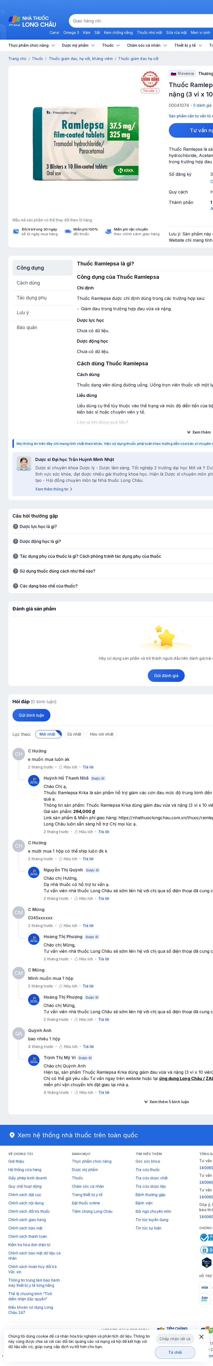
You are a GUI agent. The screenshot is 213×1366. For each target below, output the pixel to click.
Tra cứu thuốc (148, 1169)
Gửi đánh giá (166, 675)
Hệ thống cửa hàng (24, 1169)
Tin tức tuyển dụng (152, 1219)
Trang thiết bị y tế (87, 1194)
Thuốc (37, 58)
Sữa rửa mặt (176, 32)
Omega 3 (71, 32)
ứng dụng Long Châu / (182, 1078)
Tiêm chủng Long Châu (92, 1211)
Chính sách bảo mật (25, 1228)
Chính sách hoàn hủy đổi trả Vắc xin (32, 1269)
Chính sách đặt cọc (25, 1194)
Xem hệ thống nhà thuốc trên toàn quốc (78, 1135)
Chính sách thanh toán (27, 1236)
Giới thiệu (16, 1161)
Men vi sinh (200, 32)
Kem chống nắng (118, 32)
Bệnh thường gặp (150, 1194)
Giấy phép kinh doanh (27, 1178)
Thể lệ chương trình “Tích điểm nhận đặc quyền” (30, 1296)
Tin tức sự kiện (148, 1228)
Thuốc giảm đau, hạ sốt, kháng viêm (81, 58)
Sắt (97, 32)
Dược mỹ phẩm (85, 1169)
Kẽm (86, 32)
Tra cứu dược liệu (151, 1186)
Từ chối (175, 1352)
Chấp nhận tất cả (174, 1339)
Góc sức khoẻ (148, 1161)
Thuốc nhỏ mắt (149, 32)
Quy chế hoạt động (25, 1186)
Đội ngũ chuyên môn (153, 1211)
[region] (85, 143)
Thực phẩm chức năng (91, 1161)
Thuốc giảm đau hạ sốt (138, 58)
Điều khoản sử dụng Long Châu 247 (30, 1310)
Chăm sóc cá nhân (88, 1186)
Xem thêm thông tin (51, 489)
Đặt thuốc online (86, 1203)
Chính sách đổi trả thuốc (29, 1211)
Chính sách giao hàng (27, 1219)
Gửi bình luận (31, 715)
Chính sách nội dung (26, 1203)
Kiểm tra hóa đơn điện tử (29, 1244)
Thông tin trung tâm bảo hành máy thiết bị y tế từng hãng (34, 1283)
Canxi (54, 32)
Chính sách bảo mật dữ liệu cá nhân (34, 1255)
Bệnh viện (144, 1203)
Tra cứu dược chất (152, 1178)
